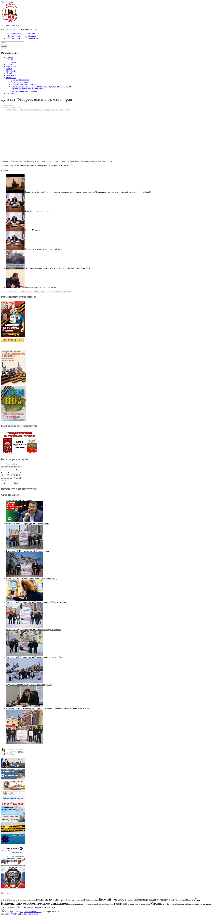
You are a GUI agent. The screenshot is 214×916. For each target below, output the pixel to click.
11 (11, 472)
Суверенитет (144, 904)
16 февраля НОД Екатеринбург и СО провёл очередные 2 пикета (33, 630)
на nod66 (9, 105)
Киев (171, 900)
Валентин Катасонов (29, 900)
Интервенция (161, 899)
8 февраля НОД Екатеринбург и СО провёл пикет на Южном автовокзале (37, 602)
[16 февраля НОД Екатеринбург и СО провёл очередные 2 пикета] (24, 655)
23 (5, 478)
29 (2, 480)
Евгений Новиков (93, 900)
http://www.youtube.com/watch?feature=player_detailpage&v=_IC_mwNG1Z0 (41, 165)
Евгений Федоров (21, 291)
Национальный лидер (76, 904)
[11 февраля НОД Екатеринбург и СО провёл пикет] (24, 576)
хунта (40, 907)
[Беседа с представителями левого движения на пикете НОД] (24, 600)
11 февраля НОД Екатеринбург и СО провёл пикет (27, 551)
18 (11, 475)
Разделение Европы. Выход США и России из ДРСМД (29, 685)
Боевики (20, 900)
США (131, 903)
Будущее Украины (32, 230)
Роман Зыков (109, 904)
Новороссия (101, 904)
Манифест (10, 73)
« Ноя (3, 483)
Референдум (11, 66)
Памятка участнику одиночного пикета (27, 89)
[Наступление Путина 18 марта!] (24, 521)
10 (8, 472)
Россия (118, 903)
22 (2, 478)
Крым (175, 900)
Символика (11, 75)
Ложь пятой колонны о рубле (37, 211)
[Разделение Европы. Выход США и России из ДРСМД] (24, 706)
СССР (125, 904)
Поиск (4, 45)
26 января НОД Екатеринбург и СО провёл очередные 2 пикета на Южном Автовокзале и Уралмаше (48, 708)
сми (36, 906)
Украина (156, 903)
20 (17, 475)
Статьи (9, 69)
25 (11, 478)
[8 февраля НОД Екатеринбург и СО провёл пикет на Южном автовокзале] (24, 627)
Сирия (136, 904)
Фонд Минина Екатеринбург (23, 84)
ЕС (87, 900)
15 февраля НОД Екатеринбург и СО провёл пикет (27, 523)
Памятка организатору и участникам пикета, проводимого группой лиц (41, 86)
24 (8, 478)
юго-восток (49, 907)
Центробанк (171, 904)
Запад (151, 900)
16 (5, 475)
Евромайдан (129, 900)
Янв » (15, 483)
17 (8, 475)
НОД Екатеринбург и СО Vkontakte (21, 36)
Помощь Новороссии (20, 80)
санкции (30, 907)
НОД (69, 291)
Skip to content (7, 2)
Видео (13, 62)
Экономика (180, 904)
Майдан (182, 900)
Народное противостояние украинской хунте (44, 249)
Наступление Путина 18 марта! (19, 500)
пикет (3, 907)
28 (20, 478)
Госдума (9, 291)
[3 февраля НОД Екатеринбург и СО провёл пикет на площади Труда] (24, 682)
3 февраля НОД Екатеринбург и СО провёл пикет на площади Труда (35, 657)
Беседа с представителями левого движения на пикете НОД (31, 578)
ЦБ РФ (165, 904)
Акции (9, 64)
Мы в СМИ (11, 71)
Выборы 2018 (62, 900)
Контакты (10, 93)
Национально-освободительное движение (48, 291)
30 (5, 480)
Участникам (11, 78)
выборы (188, 904)
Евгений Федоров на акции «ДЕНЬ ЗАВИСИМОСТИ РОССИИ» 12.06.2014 (57, 268)
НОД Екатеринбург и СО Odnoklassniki (22, 38)
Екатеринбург (141, 899)
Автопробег (14, 900)
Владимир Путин (46, 899)
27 (17, 478)
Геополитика (71, 900)
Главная (9, 57)
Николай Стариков (91, 904)
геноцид (196, 904)
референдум (21, 907)
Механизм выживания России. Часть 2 (41, 287)
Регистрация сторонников (22, 82)
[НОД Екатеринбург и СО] (3, 912)
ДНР (84, 900)
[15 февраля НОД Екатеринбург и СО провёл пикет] (24, 549)
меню (4, 48)
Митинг (189, 900)
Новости (9, 60)
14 (20, 472)
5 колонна (5, 900)
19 (14, 475)
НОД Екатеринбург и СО (11, 25)
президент (11, 907)
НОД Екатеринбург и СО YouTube (20, 34)
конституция (205, 904)
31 (8, 480)
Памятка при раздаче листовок (24, 91)
